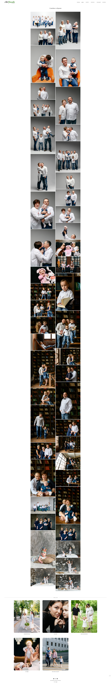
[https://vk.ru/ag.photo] (53, 678)
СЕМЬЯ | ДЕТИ (99, 2)
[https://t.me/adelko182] (57, 678)
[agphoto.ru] (9, 2)
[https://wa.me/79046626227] (55, 678)
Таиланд (78, 2)
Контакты (104, 2)
